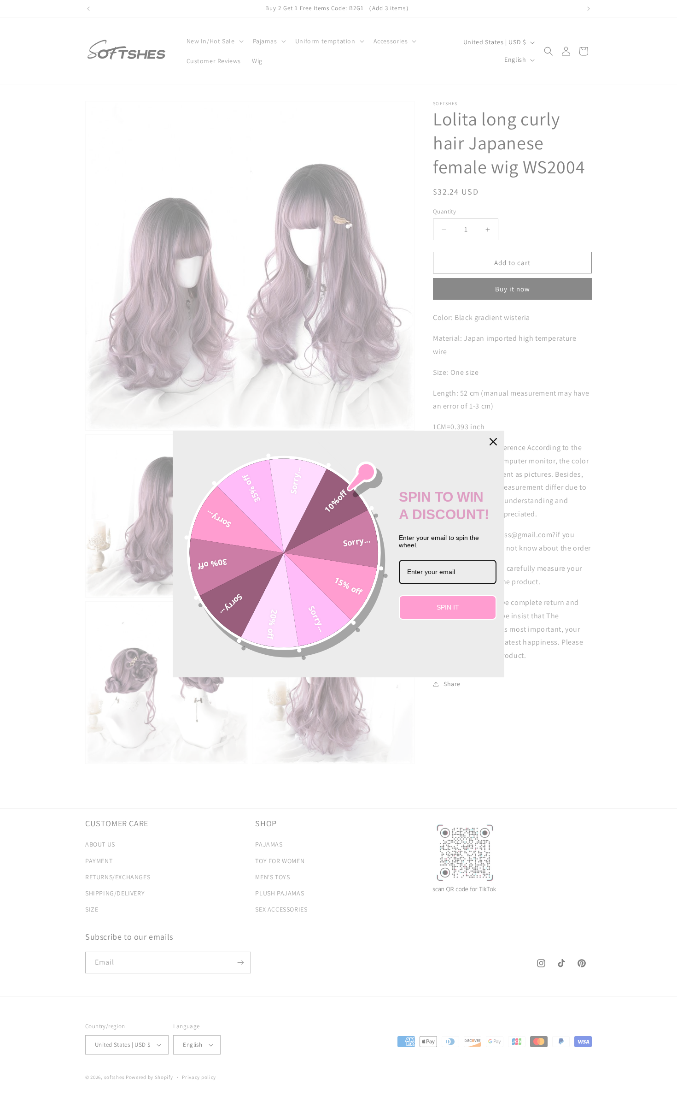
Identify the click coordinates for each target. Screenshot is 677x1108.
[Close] (493, 442)
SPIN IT (448, 607)
